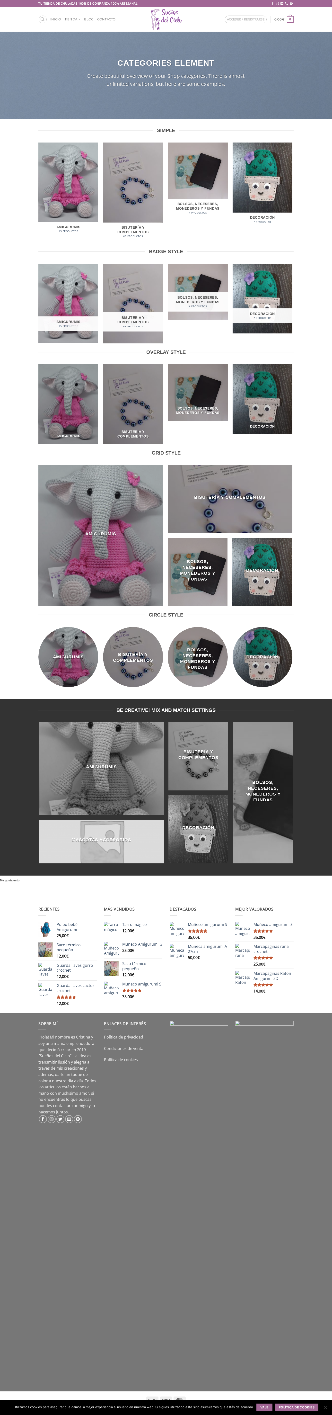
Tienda (71, 19)
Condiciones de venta (123, 1048)
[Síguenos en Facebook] (272, 3)
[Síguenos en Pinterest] (291, 3)
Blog (89, 19)
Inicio (55, 19)
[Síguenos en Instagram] (277, 3)
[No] (325, 1409)
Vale (264, 1407)
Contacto (106, 19)
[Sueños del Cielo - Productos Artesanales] (166, 19)
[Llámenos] (286, 3)
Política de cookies (121, 1059)
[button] (43, 19)
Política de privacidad (123, 1037)
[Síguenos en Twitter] (60, 1119)
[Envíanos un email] (281, 3)
